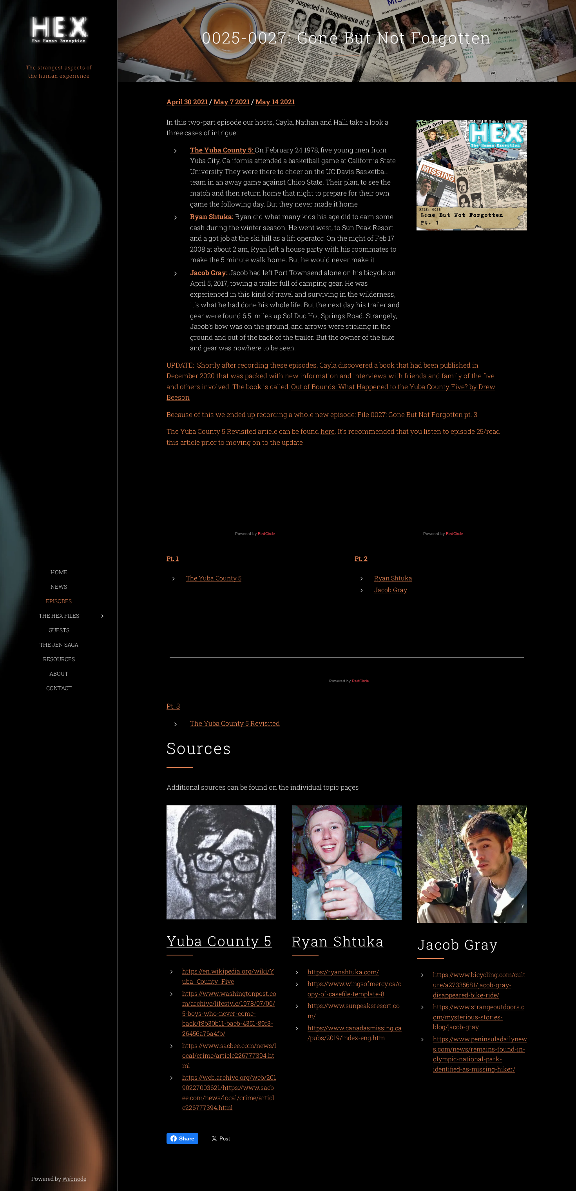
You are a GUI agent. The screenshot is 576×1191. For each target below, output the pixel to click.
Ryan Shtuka (393, 578)
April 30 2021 (187, 101)
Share (186, 1138)
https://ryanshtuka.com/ (343, 972)
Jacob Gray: (209, 272)
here (328, 431)
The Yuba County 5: (222, 149)
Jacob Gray (390, 590)
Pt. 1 (173, 558)
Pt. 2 (361, 558)
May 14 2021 (275, 101)
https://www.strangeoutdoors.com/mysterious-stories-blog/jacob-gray (478, 1016)
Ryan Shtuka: (212, 216)
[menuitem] (58, 571)
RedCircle (266, 533)
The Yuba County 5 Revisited (235, 723)
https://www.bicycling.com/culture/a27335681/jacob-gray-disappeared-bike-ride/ (479, 984)
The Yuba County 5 (213, 578)
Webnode (74, 1178)
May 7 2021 (232, 101)
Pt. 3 (173, 706)
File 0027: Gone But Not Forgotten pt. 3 (417, 414)
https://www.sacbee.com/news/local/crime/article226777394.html (229, 1055)
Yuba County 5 (219, 941)
